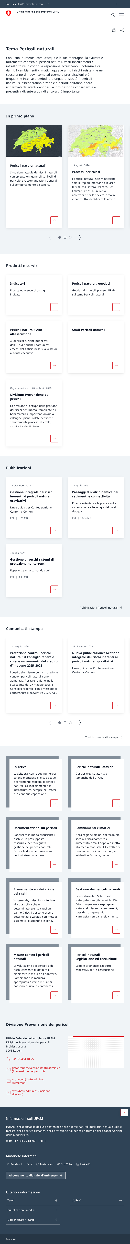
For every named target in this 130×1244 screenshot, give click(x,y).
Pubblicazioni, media (20, 1210)
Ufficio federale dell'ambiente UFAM (38, 11)
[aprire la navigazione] (121, 15)
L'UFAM (76, 1200)
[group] (34, 176)
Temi (10, 1200)
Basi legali (11, 1239)
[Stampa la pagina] (114, 30)
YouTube (66, 1164)
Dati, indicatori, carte (21, 1220)
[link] (34, 783)
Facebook (16, 1164)
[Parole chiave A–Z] (115, 4)
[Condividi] (122, 30)
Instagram (46, 1164)
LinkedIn (85, 1164)
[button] (59, 237)
